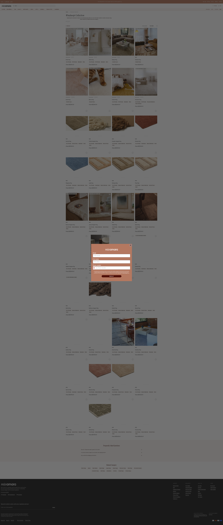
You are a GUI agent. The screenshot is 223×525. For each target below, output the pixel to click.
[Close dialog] (130, 245)
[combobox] (95, 267)
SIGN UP (111, 276)
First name (96, 259)
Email (94, 253)
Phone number (97, 265)
